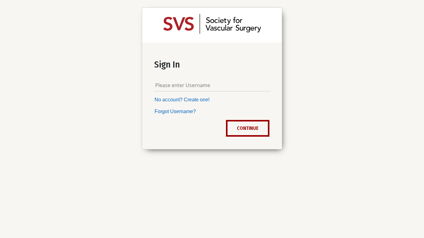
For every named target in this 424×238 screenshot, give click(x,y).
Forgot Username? (175, 111)
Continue (248, 128)
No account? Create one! (182, 99)
